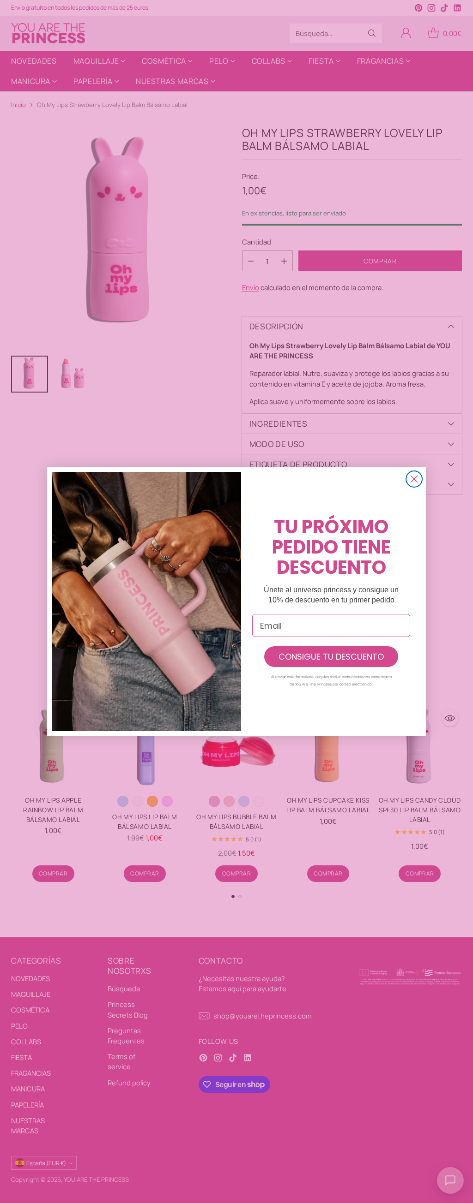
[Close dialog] (414, 479)
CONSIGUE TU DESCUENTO (331, 656)
